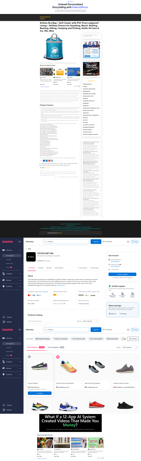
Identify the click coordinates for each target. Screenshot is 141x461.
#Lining (57, 165)
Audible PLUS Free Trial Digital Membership (48, 136)
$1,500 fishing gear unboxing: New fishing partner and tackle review (90, 180)
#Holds (40, 165)
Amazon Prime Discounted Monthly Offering (49, 148)
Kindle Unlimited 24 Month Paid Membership (49, 127)
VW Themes (59, 232)
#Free (73, 163)
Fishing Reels (86, 103)
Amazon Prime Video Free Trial (46, 155)
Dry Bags (47, 167)
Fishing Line (85, 98)
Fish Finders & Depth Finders (89, 89)
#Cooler (65, 163)
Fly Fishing (85, 117)
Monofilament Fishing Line (88, 127)
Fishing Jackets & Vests (88, 96)
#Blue (46, 163)
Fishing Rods (85, 105)
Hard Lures (85, 120)
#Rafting (61, 165)
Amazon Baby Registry (44, 140)
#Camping (54, 163)
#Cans (58, 163)
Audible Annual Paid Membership (46, 124)
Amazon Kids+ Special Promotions (47, 150)
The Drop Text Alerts (44, 137)
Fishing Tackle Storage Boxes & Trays (91, 108)
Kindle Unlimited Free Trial (45, 144)
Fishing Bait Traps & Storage (89, 93)
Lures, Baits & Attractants (88, 124)
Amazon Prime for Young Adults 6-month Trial (49, 139)
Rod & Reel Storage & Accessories (90, 134)
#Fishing (69, 163)
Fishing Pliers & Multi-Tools (89, 100)
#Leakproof (53, 165)
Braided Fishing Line (87, 84)
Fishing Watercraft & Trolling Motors (91, 115)
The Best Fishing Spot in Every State (90, 189)
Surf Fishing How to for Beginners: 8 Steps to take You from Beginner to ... (91, 208)
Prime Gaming (43, 147)
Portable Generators (87, 129)
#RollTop (65, 165)
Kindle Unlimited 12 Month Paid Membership (48, 133)
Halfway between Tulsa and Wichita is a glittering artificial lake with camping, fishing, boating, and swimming (90, 162)
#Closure (61, 163)
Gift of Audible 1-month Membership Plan (48, 132)
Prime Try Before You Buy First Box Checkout (49, 152)
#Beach (43, 163)
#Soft (69, 165)
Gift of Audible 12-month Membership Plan (48, 126)
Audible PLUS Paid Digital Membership (47, 128)
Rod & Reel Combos (87, 132)
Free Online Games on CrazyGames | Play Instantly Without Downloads (91, 142)
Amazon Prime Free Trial (45, 143)
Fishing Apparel (86, 91)
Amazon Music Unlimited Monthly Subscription (49, 153)
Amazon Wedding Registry (45, 142)
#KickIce (48, 165)
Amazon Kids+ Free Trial (44, 149)
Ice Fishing (85, 122)
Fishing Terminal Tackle (88, 110)
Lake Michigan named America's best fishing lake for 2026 (90, 152)
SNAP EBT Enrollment (44, 134)
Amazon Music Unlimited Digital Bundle (48, 154)
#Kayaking (45, 165)
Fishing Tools (86, 112)
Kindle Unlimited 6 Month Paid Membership (48, 138)
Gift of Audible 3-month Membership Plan (48, 129)
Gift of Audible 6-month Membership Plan (48, 131)
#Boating (50, 163)
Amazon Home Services (45, 145)
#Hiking (75, 163)
